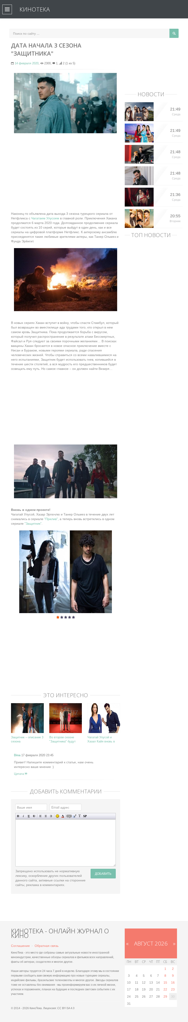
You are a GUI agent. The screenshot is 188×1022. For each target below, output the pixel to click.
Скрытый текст (69, 816)
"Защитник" (33, 523)
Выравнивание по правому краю (51, 816)
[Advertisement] (65, 170)
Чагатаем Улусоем (44, 218)
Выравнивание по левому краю (40, 816)
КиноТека (34, 9)
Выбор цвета (62, 816)
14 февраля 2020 (27, 63)
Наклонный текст (23, 816)
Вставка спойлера (85, 816)
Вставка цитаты (74, 816)
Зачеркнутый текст (34, 816)
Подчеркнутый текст (28, 816)
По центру (45, 816)
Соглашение (20, 946)
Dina (17, 755)
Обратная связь (46, 946)
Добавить (103, 873)
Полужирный (18, 816)
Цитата (19, 774)
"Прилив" (51, 519)
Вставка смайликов (57, 816)
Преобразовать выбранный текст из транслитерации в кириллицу (79, 816)
